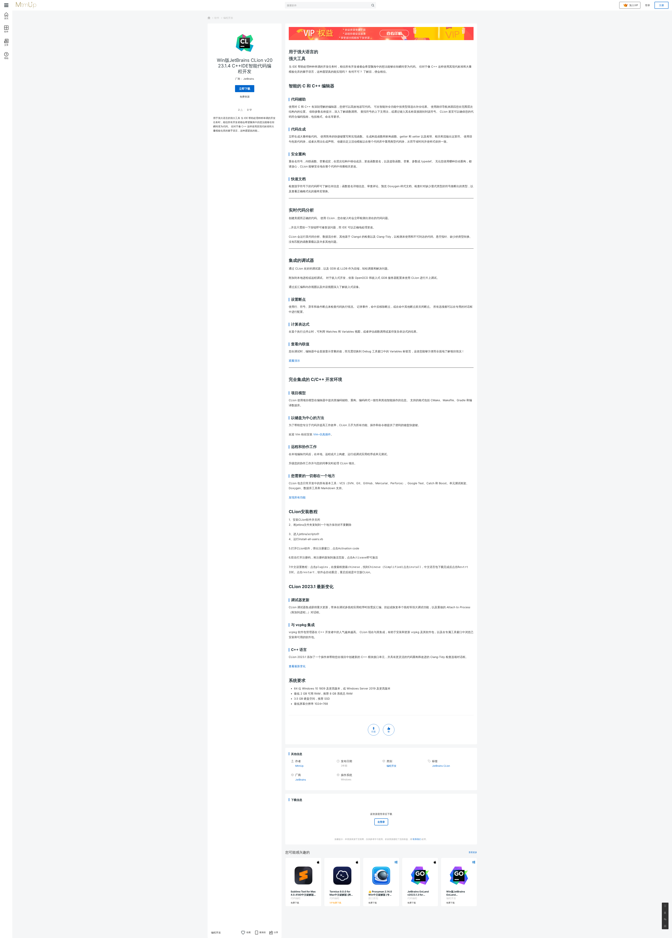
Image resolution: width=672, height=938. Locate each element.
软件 (216, 17)
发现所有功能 (297, 497)
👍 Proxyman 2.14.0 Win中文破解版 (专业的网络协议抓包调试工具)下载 (380, 893)
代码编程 (295, 898)
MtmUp (299, 765)
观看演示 (295, 360)
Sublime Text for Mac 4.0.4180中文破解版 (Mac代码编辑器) (303, 893)
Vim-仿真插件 (322, 434)
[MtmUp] (30, 5)
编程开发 (228, 17)
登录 (647, 5)
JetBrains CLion (441, 765)
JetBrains (248, 78)
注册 (661, 5)
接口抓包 (373, 898)
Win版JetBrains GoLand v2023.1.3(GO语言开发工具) (458, 893)
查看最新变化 (297, 666)
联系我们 (417, 839)
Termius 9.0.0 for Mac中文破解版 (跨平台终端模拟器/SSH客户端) (342, 893)
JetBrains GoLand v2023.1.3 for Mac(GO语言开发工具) (418, 893)
